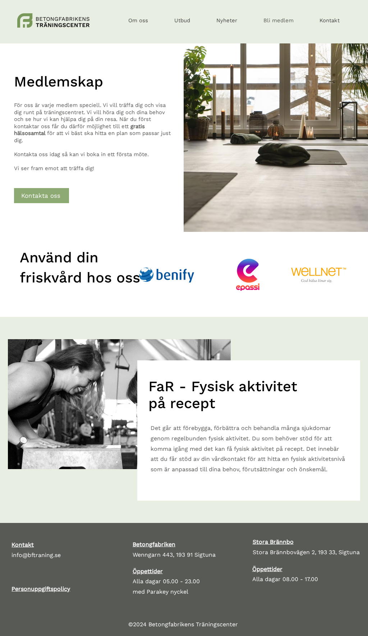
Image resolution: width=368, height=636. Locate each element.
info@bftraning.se (36, 555)
